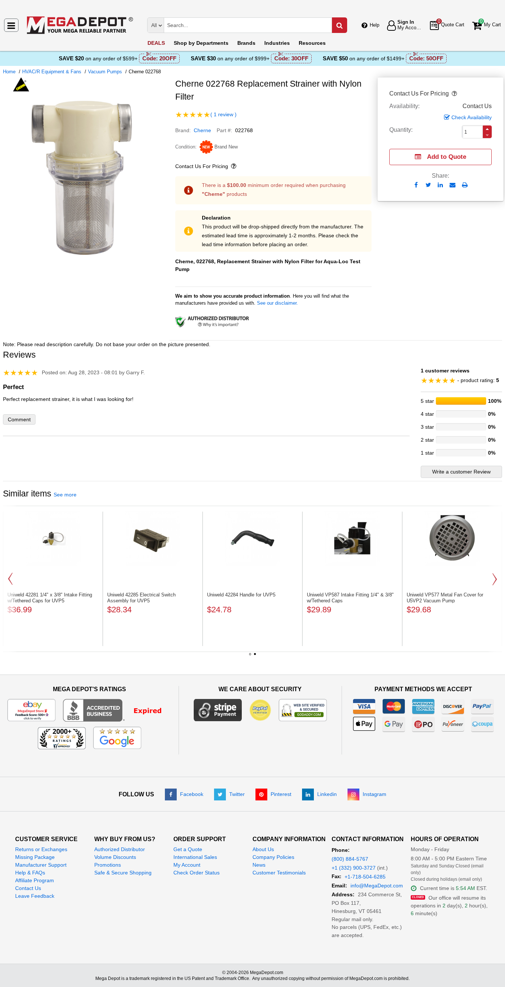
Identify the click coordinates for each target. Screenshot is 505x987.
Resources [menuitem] (312, 43)
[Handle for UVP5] (252, 538)
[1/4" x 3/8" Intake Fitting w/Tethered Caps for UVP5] (53, 538)
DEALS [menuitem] (156, 43)
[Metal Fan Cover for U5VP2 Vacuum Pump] (452, 538)
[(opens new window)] (86, 259)
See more (65, 495)
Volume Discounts (115, 857)
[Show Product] (192, 115)
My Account (186, 865)
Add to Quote (446, 156)
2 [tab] (255, 657)
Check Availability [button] (471, 117)
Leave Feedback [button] (34, 896)
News (259, 865)
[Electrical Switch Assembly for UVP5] (153, 538)
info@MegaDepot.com (376, 886)
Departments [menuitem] (201, 43)
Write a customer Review (461, 472)
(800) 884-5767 (350, 859)
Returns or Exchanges (41, 849)
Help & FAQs (30, 873)
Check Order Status (196, 873)
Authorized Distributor (119, 849)
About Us (263, 849)
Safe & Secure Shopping (123, 873)
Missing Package (35, 857)
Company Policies (273, 857)
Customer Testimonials (279, 873)
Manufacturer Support (41, 865)
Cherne (202, 130)
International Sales (195, 857)
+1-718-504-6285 (365, 877)
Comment (19, 419)
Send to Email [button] (452, 185)
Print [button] (465, 185)
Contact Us (28, 888)
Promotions (107, 865)
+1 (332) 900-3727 (354, 868)
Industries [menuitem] (277, 43)
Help (374, 25)
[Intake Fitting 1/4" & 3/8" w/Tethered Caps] (352, 538)
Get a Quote (187, 849)
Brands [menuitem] (246, 43)
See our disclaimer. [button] (277, 303)
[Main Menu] (11, 25)
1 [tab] (250, 657)
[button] (453, 93)
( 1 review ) (223, 114)
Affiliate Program (34, 880)
